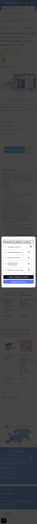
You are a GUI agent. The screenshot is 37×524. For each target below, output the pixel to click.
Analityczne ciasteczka (14, 257)
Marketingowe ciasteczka (15, 252)
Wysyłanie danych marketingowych (13, 264)
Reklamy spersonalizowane (16, 270)
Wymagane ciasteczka (14, 247)
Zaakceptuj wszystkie (18, 282)
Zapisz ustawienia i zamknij (18, 277)
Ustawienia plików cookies (17, 241)
